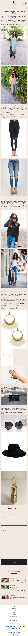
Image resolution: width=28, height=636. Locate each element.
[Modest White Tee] (14, 268)
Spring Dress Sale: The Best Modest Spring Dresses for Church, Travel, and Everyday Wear (17, 589)
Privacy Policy (22, 548)
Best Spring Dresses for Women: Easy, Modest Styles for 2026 (18, 598)
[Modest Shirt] (14, 229)
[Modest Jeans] (14, 138)
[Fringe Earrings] (14, 329)
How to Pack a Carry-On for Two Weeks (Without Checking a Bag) (18, 581)
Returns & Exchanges (14, 616)
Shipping (14, 610)
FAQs (14, 606)
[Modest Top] (14, 85)
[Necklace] (14, 357)
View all (14, 574)
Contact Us (14, 614)
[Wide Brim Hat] (14, 451)
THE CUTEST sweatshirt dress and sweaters (12, 22)
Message (3, 530)
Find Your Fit (14, 608)
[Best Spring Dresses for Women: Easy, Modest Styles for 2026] (5, 597)
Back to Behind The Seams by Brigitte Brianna (15, 561)
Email (2, 524)
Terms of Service (13, 550)
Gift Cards (14, 612)
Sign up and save (13, 623)
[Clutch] (14, 396)
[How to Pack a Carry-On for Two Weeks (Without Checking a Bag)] (5, 580)
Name (2, 517)
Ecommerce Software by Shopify (14, 634)
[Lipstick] (14, 488)
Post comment (14, 544)
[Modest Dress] (14, 45)
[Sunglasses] (14, 423)
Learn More (13, 620)
